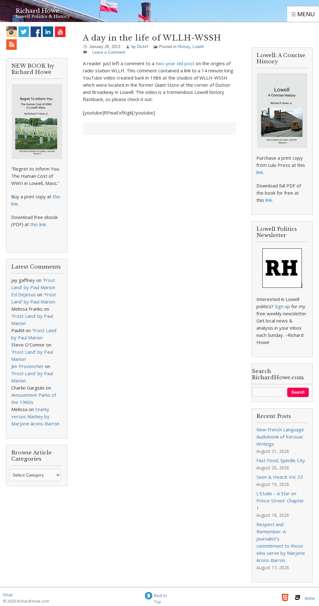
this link (38, 224)
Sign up (282, 306)
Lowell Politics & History (43, 16)
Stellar (309, 598)
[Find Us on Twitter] (23, 31)
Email (7, 595)
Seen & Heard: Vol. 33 (279, 477)
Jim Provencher (27, 366)
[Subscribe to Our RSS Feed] (11, 44)
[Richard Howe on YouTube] (60, 31)
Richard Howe (37, 10)
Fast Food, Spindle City (280, 460)
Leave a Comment (108, 52)
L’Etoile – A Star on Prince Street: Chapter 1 (280, 500)
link (259, 172)
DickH (142, 46)
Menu (305, 14)
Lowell (198, 46)
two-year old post (174, 63)
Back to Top (160, 596)
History (184, 46)
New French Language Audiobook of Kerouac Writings (280, 436)
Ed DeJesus (23, 294)
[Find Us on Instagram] (11, 31)
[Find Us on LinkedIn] (48, 31)
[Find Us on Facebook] (36, 31)
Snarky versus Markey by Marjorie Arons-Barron (35, 416)
